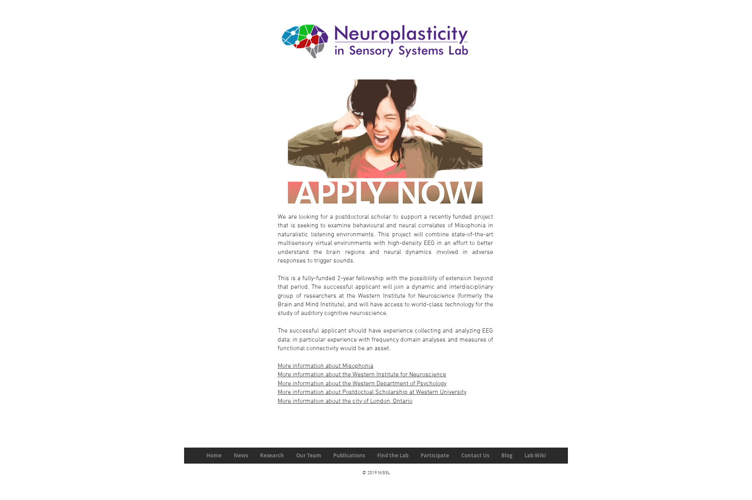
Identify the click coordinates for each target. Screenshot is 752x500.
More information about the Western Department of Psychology (362, 384)
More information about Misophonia (325, 366)
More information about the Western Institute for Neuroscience (362, 375)
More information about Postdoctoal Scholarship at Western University (372, 392)
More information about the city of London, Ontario (345, 401)
